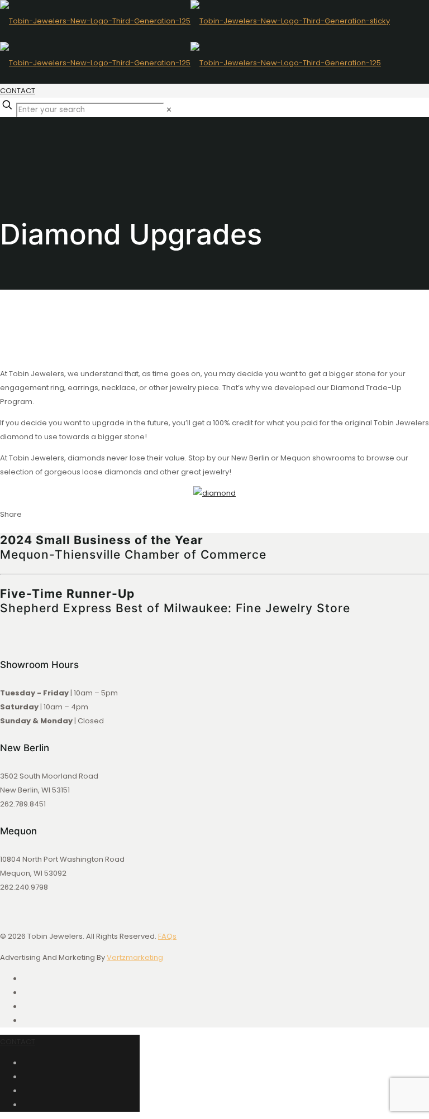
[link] (169, 109)
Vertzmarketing (135, 957)
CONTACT (17, 90)
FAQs (167, 936)
